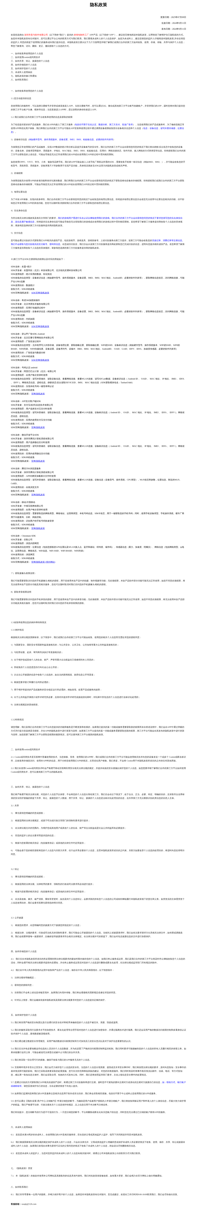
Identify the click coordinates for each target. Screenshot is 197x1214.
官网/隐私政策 (38, 394)
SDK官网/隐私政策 (40, 293)
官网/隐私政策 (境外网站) (43, 562)
